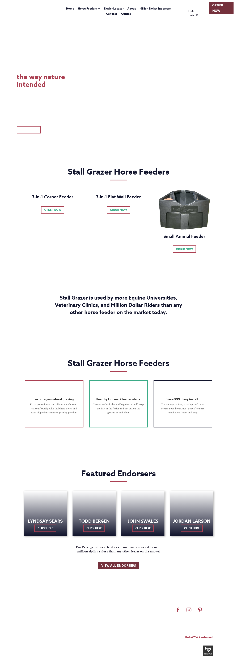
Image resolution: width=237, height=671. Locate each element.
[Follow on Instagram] (189, 610)
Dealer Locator (114, 9)
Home (70, 9)
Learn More (28, 130)
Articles (126, 14)
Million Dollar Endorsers (155, 9)
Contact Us (152, 616)
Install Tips (152, 612)
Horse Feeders (87, 9)
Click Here (45, 528)
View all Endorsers (118, 565)
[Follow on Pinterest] (200, 610)
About (131, 9)
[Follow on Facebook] (178, 610)
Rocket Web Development (199, 636)
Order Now (217, 8)
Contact (111, 14)
